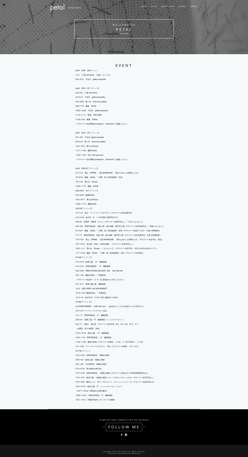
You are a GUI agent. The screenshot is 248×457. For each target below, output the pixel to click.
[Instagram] (126, 435)
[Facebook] (121, 435)
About (144, 6)
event (154, 6)
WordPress (136, 453)
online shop (167, 6)
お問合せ (194, 6)
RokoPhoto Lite (114, 453)
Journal (182, 6)
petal (124, 29)
